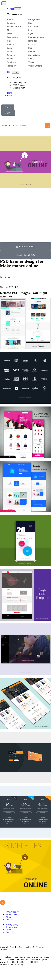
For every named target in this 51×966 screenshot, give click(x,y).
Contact (9, 919)
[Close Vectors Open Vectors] (17, 8)
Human (10, 44)
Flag (30, 30)
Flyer (30, 33)
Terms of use (11, 914)
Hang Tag (32, 41)
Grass (10, 41)
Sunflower (12, 62)
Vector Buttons (35, 66)
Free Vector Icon (36, 37)
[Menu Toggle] (3, 3)
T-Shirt (31, 62)
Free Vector (12, 37)
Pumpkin (11, 55)
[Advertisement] (25, 214)
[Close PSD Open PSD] (15, 72)
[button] (25, 246)
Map (30, 48)
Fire (9, 30)
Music (10, 51)
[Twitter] (11, 939)
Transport (11, 66)
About (8, 917)
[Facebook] (3, 939)
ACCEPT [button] (33, 962)
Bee (30, 23)
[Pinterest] (18, 939)
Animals (11, 19)
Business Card (14, 26)
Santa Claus (34, 55)
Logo (9, 48)
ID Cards (32, 44)
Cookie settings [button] (19, 962)
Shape (10, 58)
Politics (31, 51)
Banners (11, 23)
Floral (9, 33)
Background (34, 19)
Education (33, 26)
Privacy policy (12, 912)
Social (31, 58)
